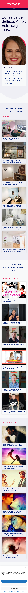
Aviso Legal (22, 591)
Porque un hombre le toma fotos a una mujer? (14, 412)
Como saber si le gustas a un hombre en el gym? (12, 300)
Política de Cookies (7, 591)
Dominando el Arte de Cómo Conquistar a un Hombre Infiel (12, 445)
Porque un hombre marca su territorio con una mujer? (12, 389)
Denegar (14, 584)
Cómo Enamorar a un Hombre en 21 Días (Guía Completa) (13, 556)
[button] (26, 567)
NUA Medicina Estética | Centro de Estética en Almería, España (14, 250)
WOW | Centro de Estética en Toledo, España (12, 138)
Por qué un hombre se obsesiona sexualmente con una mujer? (13, 345)
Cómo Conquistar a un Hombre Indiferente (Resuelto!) (13, 489)
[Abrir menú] (14, 9)
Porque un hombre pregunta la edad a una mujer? (12, 367)
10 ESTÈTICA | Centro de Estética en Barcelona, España (13, 183)
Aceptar (14, 581)
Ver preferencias (14, 588)
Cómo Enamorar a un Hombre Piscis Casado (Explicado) (12, 511)
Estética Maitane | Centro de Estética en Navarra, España (12, 205)
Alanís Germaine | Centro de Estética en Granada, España (12, 228)
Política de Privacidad (15, 591)
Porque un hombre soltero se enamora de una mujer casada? (13, 322)
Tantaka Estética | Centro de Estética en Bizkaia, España (12, 161)
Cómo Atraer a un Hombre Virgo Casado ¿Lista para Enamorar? (13, 534)
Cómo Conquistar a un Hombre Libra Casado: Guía (13, 467)
